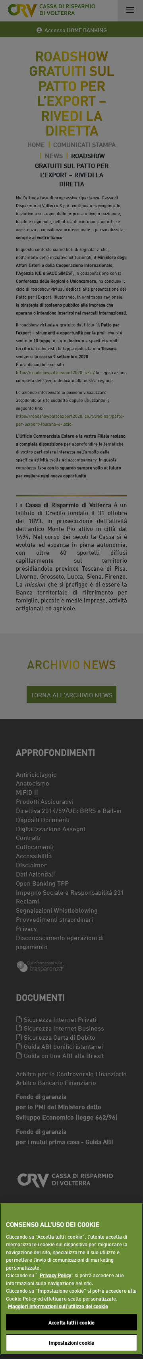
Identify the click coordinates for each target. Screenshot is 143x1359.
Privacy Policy (55, 1274)
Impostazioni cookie (71, 1342)
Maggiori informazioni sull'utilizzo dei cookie (58, 1305)
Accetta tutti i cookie (71, 1322)
